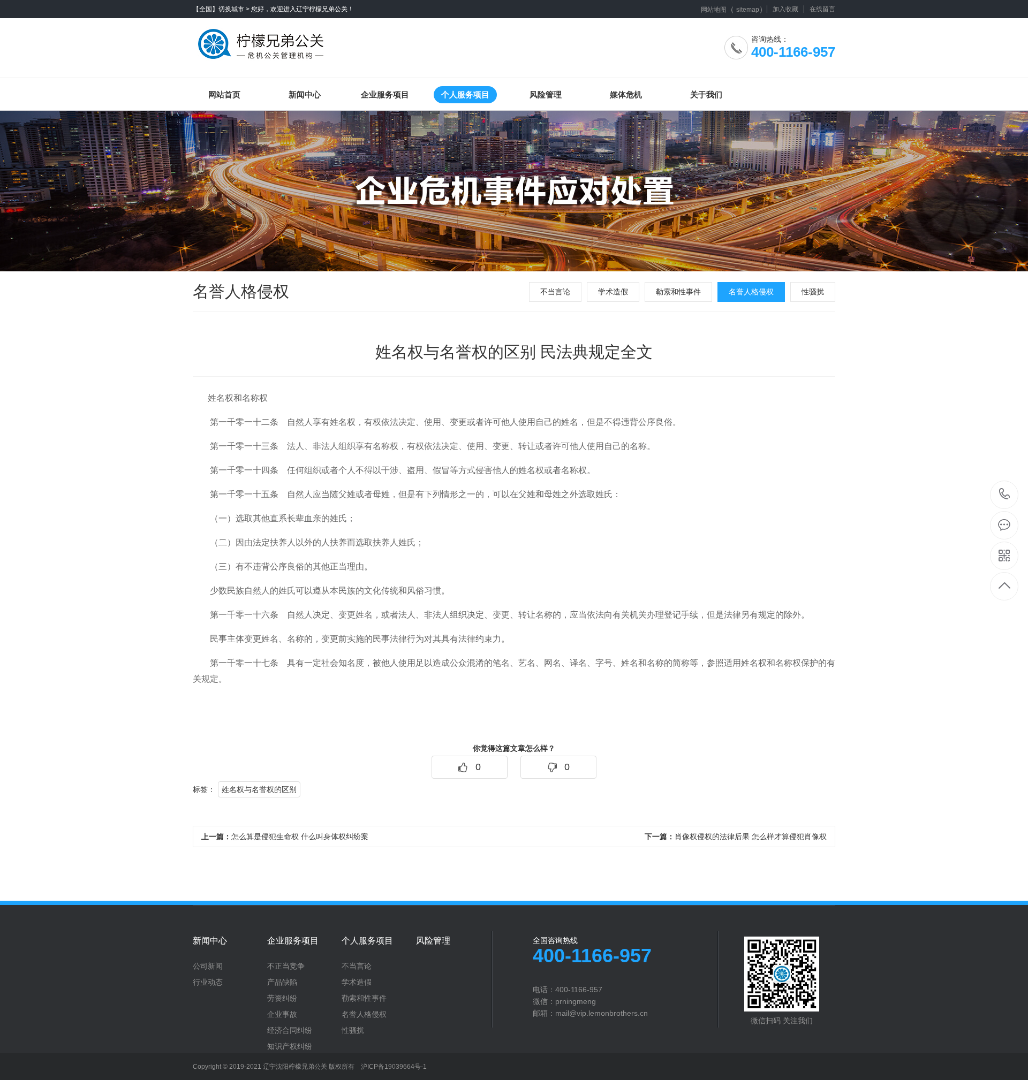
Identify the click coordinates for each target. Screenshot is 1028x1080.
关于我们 (706, 94)
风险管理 (546, 94)
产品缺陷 (282, 982)
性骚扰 (813, 291)
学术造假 (613, 291)
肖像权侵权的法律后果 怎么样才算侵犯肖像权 (736, 836)
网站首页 (224, 94)
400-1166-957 (1005, 495)
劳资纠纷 (282, 998)
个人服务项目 (465, 94)
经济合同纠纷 (289, 1030)
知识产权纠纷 (289, 1046)
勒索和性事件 (678, 291)
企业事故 (282, 1014)
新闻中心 (305, 94)
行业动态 (208, 982)
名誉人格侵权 (751, 291)
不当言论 (555, 291)
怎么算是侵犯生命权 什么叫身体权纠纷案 (284, 836)
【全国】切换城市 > (221, 9)
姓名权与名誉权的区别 (259, 789)
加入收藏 (785, 9)
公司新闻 (208, 966)
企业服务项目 (385, 94)
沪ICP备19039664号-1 (394, 1066)
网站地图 (714, 9)
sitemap (747, 9)
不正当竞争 (286, 966)
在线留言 (822, 9)
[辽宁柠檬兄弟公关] (263, 40)
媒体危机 (626, 94)
